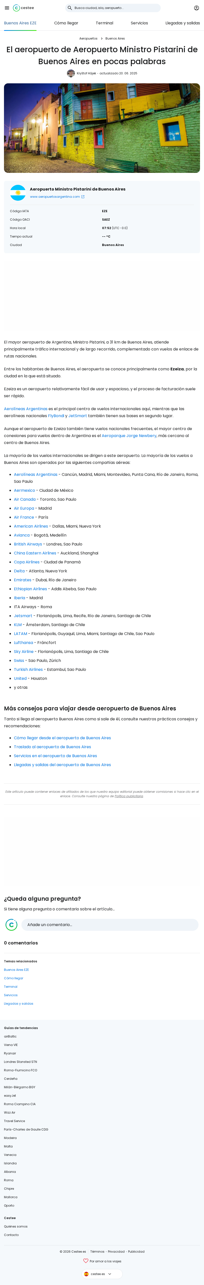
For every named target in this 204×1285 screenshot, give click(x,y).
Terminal (104, 23)
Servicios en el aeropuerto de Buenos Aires (55, 756)
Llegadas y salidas (182, 23)
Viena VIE (11, 1045)
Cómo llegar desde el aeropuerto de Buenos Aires (62, 738)
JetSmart (77, 416)
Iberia (19, 598)
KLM (18, 625)
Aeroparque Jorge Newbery (129, 436)
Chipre (9, 1188)
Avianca (22, 535)
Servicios (139, 23)
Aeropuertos (88, 38)
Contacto (11, 1235)
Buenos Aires (115, 38)
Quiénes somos (16, 1226)
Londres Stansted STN (20, 1062)
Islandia (10, 1163)
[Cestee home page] (23, 8)
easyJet (10, 1095)
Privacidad (116, 1251)
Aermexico (24, 490)
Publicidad (136, 1251)
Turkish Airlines (28, 669)
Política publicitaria (129, 796)
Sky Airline (24, 651)
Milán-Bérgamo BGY (19, 1087)
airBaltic (10, 1036)
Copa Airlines (27, 562)
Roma (8, 1180)
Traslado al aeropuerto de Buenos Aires (52, 747)
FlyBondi (56, 416)
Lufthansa (23, 642)
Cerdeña (10, 1079)
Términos (97, 1251)
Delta (19, 571)
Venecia (10, 1155)
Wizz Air (9, 1112)
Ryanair (10, 1053)
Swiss (19, 660)
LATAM (20, 634)
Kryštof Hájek (86, 73)
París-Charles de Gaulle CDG (26, 1129)
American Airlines (31, 526)
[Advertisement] (102, 296)
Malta (8, 1146)
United (20, 678)
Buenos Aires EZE (20, 23)
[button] (7, 8)
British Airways (28, 544)
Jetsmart (23, 616)
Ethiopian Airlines (30, 589)
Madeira (10, 1138)
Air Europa (24, 508)
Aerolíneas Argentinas (26, 409)
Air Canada (25, 499)
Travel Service (14, 1121)
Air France (24, 517)
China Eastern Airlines (35, 553)
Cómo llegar (66, 23)
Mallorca (10, 1197)
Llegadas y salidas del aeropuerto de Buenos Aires (62, 765)
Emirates (22, 580)
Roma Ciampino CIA (20, 1104)
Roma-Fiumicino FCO (20, 1070)
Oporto (9, 1205)
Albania (10, 1172)
